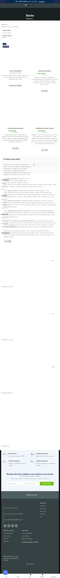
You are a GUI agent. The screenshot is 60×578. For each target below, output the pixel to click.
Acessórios (42, 514)
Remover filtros (7, 35)
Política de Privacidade (27, 538)
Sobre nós (5, 538)
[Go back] (30, 11)
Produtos (43, 503)
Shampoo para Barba (44, 71)
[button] (15, 85)
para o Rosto (43, 508)
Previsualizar (15, 89)
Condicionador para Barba (15, 128)
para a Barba (43, 506)
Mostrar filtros (7, 30)
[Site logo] (30, 5)
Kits (40, 516)
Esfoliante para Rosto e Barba (45, 128)
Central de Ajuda (8, 530)
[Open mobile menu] (1, 5)
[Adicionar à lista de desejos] (15, 82)
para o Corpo (43, 511)
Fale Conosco (7, 536)
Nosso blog (5, 541)
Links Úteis (25, 530)
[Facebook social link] (5, 525)
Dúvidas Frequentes (8, 533)
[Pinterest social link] (16, 525)
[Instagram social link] (8, 525)
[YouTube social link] (12, 525)
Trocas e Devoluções (27, 533)
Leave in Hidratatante (15, 71)
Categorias (29, 18)
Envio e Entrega (25, 536)
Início (2, 25)
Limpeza (3, 37)
